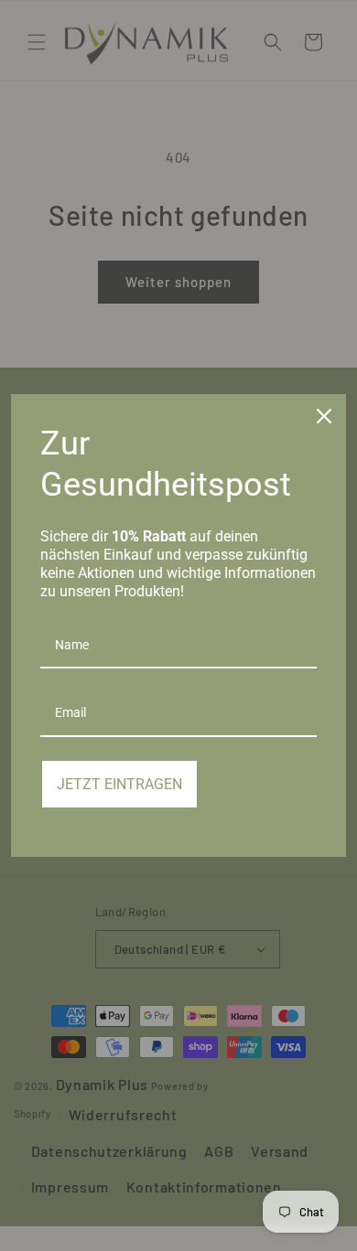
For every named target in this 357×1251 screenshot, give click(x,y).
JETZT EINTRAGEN (119, 784)
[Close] (324, 416)
